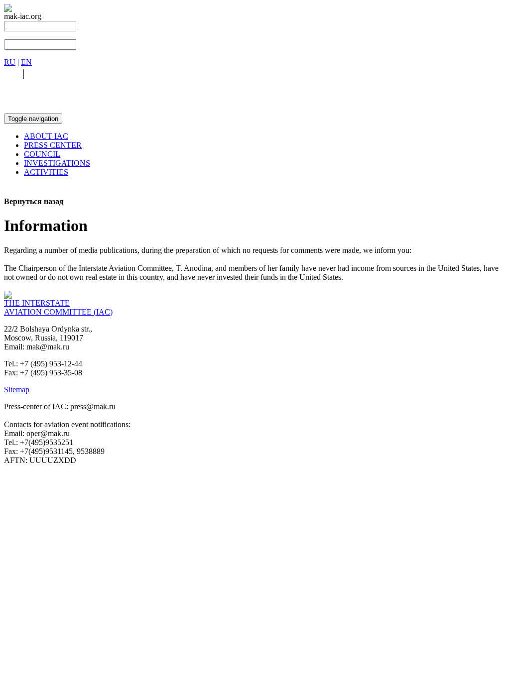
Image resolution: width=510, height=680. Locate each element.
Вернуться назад (33, 201)
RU (9, 62)
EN (26, 62)
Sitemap (16, 389)
